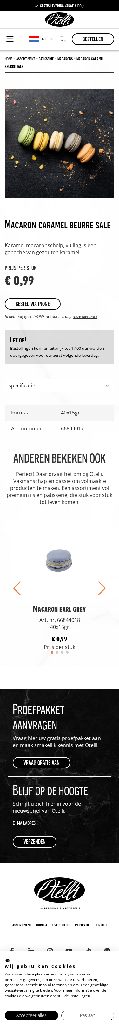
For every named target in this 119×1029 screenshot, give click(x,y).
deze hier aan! (85, 316)
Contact (101, 924)
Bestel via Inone (33, 303)
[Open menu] (10, 39)
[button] (17, 588)
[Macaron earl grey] (59, 560)
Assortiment (21, 924)
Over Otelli (61, 924)
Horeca (41, 924)
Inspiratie (82, 924)
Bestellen (93, 39)
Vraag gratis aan (41, 762)
